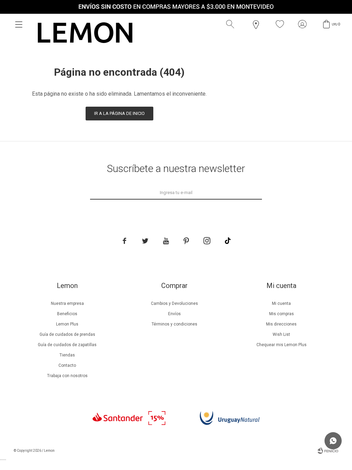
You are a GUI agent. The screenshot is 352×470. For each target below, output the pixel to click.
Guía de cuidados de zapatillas (67, 344)
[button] (231, 24)
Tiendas (67, 355)
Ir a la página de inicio (119, 113)
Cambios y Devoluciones (174, 303)
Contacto (67, 365)
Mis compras (281, 313)
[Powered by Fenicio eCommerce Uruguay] (328, 451)
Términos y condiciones (174, 324)
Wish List (281, 334)
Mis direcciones (281, 324)
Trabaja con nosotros (67, 375)
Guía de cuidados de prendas (67, 334)
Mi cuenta (281, 303)
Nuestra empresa (67, 303)
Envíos (174, 313)
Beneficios (67, 313)
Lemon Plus (67, 324)
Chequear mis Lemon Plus (281, 344)
